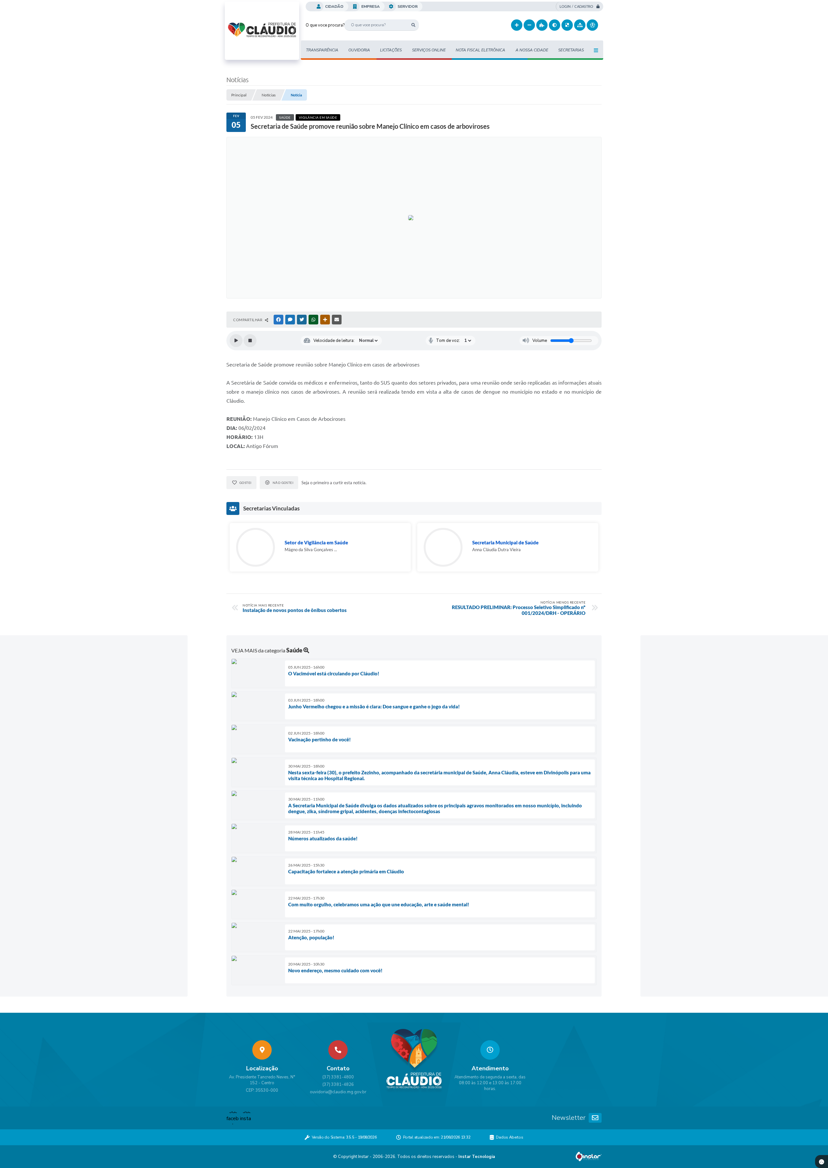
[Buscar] (413, 25)
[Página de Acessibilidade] (592, 25)
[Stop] (250, 340)
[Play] (236, 340)
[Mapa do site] (579, 25)
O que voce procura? (325, 25)
